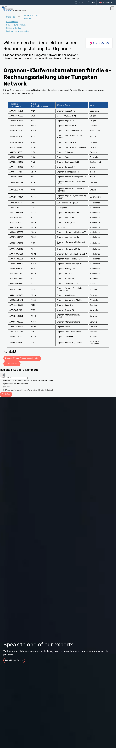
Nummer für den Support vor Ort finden (22, 358)
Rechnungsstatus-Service (17, 31)
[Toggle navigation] (112, 8)
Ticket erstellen (12, 364)
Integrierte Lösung (32, 15)
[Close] (2, 375)
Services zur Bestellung (16, 25)
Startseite (10, 17)
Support (81, 2)
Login (93, 2)
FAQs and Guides (13, 28)
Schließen (6, 394)
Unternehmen (12, 22)
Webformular (29, 18)
